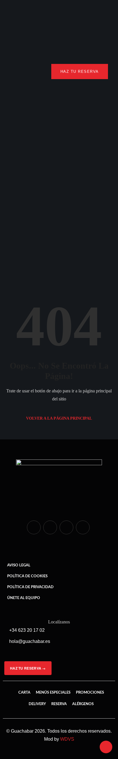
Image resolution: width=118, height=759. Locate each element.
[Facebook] (50, 527)
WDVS (67, 739)
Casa (24, 218)
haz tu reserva (79, 71)
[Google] (83, 527)
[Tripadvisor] (66, 527)
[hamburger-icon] (16, 71)
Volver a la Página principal (59, 418)
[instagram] (34, 527)
